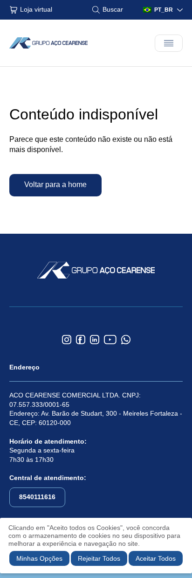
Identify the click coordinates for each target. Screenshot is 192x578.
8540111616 (37, 497)
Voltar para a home (55, 184)
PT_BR (163, 10)
